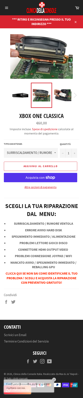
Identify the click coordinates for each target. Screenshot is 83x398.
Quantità (65, 144)
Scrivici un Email (15, 335)
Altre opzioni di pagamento (41, 187)
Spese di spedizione (45, 129)
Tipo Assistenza (13, 143)
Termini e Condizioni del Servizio (26, 341)
